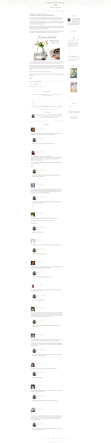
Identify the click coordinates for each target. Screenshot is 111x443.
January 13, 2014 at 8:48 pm (41, 197)
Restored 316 (61, 441)
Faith (34, 86)
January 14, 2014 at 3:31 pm (41, 373)
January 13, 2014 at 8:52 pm (41, 227)
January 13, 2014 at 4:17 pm (40, 262)
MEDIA (57, 438)
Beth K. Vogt (38, 284)
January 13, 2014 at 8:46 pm (41, 170)
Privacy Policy (74, 117)
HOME (44, 438)
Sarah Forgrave (55, 4)
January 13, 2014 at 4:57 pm (40, 285)
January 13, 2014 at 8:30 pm (40, 308)
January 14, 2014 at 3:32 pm (41, 396)
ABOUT (48, 438)
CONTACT (62, 438)
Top (109, 441)
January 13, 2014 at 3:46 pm (40, 184)
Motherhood (37, 86)
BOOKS (53, 438)
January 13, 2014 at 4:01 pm (40, 240)
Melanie (37, 363)
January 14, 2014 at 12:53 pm (40, 364)
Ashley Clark (38, 239)
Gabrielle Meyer (39, 307)
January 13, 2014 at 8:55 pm (41, 272)
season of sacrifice (48, 21)
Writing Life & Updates (42, 86)
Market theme (56, 441)
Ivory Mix (34, 81)
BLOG (67, 438)
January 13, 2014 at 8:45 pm (41, 139)
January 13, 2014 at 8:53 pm (41, 249)
